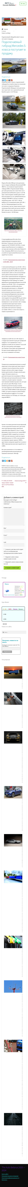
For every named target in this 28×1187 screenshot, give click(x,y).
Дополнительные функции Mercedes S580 (12, 469)
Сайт (5, 542)
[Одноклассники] (7, 80)
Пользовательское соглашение (10, 1176)
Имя (5, 528)
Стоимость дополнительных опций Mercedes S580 (14, 476)
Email (5, 535)
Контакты (4, 1180)
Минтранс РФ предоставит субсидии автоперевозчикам (13, 231)
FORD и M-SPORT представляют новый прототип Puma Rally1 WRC (8, 483)
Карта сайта (5, 1174)
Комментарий (8, 507)
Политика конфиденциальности (10, 1178)
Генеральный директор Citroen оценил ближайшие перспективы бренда (13, 330)
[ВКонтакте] (3, 80)
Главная (6, 29)
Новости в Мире (6, 33)
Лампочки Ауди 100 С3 (20, 481)
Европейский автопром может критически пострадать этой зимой (13, 416)
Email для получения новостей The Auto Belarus (10, 645)
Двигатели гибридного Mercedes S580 (14, 467)
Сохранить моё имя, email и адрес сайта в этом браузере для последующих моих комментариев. (13, 551)
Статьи (4, 31)
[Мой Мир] (9, 80)
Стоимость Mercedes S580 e (14, 474)
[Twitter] (5, 80)
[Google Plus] (11, 80)
